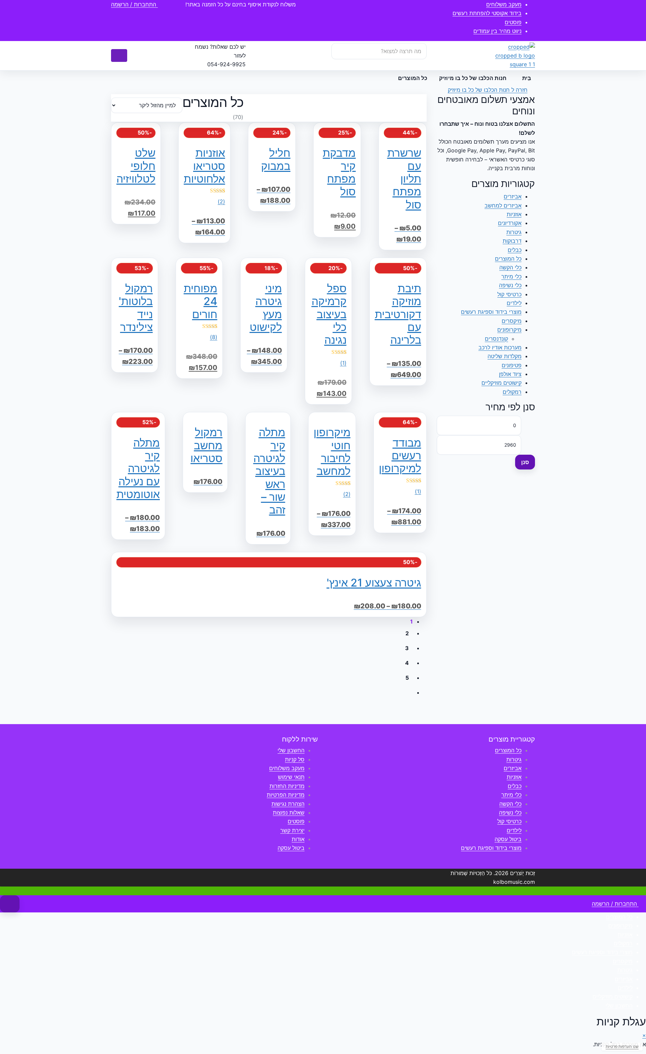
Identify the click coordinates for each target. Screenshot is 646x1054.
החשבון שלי (291, 750)
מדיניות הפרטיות (285, 794)
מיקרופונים (509, 329)
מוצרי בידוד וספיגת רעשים (491, 311)
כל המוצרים (508, 258)
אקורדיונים (510, 223)
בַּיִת (526, 78)
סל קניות (294, 759)
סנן (525, 462)
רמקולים (512, 391)
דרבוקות (512, 240)
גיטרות (514, 232)
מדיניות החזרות (287, 786)
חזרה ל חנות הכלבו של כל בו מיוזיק (488, 89)
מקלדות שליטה (505, 356)
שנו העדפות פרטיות (622, 1046)
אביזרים (513, 196)
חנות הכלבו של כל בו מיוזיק (472, 78)
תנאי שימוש (291, 777)
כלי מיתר (511, 276)
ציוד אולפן (510, 374)
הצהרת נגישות (288, 803)
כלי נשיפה (510, 285)
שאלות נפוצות (288, 812)
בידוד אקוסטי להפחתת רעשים (487, 13)
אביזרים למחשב (503, 205)
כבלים (515, 250)
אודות (298, 839)
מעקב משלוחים (504, 4)
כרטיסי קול (509, 294)
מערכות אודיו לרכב (500, 347)
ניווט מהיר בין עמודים (497, 31)
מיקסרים (512, 320)
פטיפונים (512, 365)
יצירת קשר (292, 830)
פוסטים (513, 22)
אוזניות (514, 214)
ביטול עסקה (508, 839)
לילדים (514, 303)
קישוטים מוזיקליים (501, 382)
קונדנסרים (496, 338)
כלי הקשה (510, 267)
